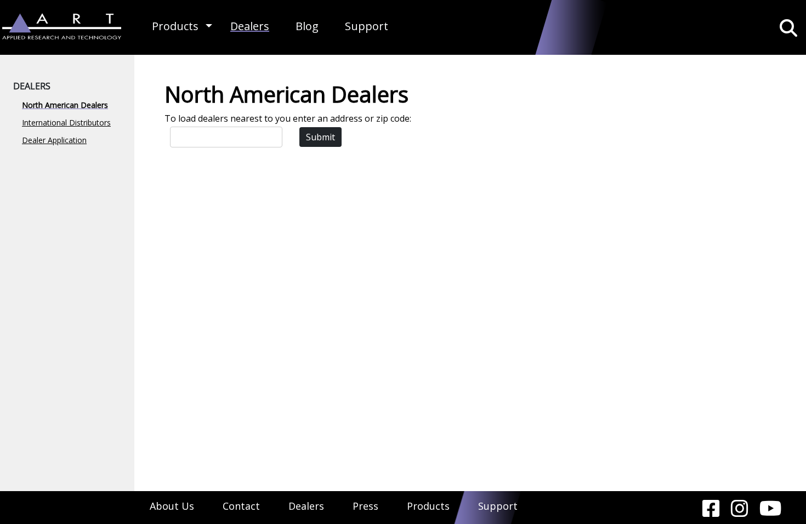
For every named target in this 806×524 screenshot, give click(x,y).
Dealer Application (54, 140)
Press (365, 505)
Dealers (249, 26)
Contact (241, 505)
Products (175, 26)
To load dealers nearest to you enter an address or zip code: (287, 118)
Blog (307, 26)
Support (366, 26)
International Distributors (66, 122)
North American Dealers (65, 105)
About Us (172, 505)
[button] (209, 26)
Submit (320, 137)
